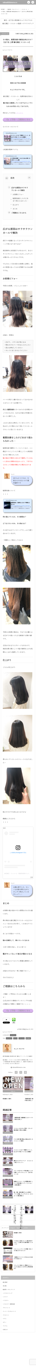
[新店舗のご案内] (13, 1083)
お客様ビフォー (18, 194)
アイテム (5, 1326)
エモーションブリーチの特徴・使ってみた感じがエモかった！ (23, 1249)
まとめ (15, 208)
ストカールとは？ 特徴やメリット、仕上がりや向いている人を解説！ (23, 1150)
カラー (4, 1322)
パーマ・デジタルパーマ (7, 1176)
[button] (28, 2)
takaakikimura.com (10, 3)
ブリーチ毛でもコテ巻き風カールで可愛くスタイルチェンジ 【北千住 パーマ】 (23, 1172)
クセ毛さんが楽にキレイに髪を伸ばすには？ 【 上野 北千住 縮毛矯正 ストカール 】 (23, 1242)
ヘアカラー (8, 1122)
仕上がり (16, 205)
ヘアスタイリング (7, 1293)
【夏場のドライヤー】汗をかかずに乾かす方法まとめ (23, 1257)
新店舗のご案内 (7, 1099)
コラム (4, 1318)
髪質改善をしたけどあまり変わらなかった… (20, 199)
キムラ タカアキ (8, 50)
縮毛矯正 (28, 1038)
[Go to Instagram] (25, 1072)
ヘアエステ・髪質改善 (9, 1304)
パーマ (15, 1038)
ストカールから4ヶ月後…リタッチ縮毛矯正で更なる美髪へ (23, 1129)
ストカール (5, 34)
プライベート (6, 1308)
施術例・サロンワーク (9, 1289)
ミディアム (21, 1038)
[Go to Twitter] (20, 1072)
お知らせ (5, 1329)
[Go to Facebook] (16, 1072)
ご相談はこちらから (18, 212)
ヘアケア (5, 1297)
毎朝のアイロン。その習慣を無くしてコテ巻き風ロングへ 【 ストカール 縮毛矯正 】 (23, 1183)
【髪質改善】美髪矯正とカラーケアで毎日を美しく (23, 1118)
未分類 (4, 1286)
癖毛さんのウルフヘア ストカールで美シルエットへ (23, 1161)
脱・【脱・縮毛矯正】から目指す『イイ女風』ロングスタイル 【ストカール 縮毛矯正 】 (23, 1194)
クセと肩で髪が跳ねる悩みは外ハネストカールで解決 (23, 1140)
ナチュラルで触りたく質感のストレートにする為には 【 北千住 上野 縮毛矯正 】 (23, 1266)
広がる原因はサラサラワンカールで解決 (19, 188)
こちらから (19, 113)
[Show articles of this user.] (7, 1048)
